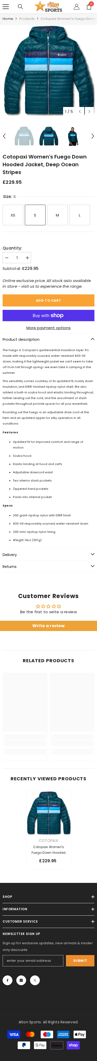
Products (27, 18)
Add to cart (48, 300)
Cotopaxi (48, 840)
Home (8, 18)
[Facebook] (7, 980)
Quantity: (13, 248)
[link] (25, 743)
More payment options (48, 327)
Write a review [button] (48, 626)
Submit (80, 960)
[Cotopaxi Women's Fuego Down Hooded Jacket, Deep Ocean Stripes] (48, 813)
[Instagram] (21, 980)
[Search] (20, 7)
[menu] (6, 7)
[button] (79, 111)
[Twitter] (35, 980)
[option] (48, 71)
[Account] (76, 7)
